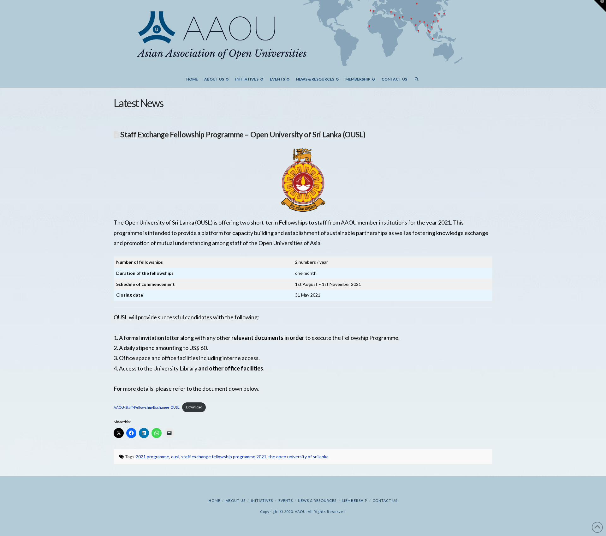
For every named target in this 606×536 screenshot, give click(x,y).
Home (214, 500)
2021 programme (152, 456)
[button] (600, 6)
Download (194, 407)
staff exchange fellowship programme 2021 (223, 456)
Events (285, 500)
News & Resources (317, 500)
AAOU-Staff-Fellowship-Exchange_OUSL (147, 407)
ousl (175, 456)
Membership (354, 500)
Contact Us (384, 500)
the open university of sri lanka (298, 456)
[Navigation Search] (416, 77)
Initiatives (262, 500)
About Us (236, 500)
